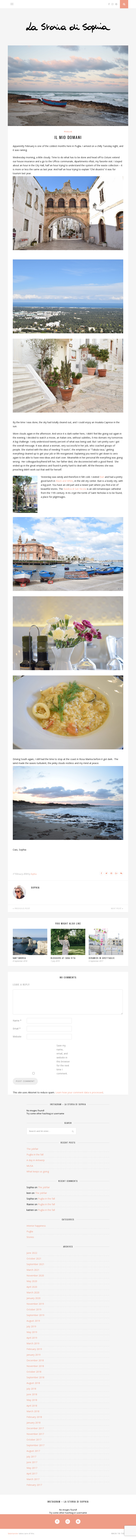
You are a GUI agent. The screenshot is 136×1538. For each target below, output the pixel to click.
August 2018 (33, 1383)
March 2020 (33, 1292)
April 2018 (32, 1405)
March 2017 (33, 1479)
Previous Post (22, 908)
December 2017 (35, 1428)
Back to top (118, 1533)
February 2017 (34, 1484)
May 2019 (32, 1332)
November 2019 (35, 1303)
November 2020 (35, 1275)
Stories (30, 1237)
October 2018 (34, 1371)
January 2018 (33, 1422)
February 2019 (34, 1349)
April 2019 (32, 1337)
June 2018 (32, 1394)
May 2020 (32, 1281)
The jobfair (32, 1148)
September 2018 (35, 1377)
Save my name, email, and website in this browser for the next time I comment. (63, 1059)
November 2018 (35, 1366)
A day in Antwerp (36, 1160)
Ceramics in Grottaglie (102, 958)
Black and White (64, 480)
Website (17, 1036)
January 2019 (33, 1354)
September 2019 (35, 1315)
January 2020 (33, 1298)
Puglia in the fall (35, 1154)
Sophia (34, 874)
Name (17, 1020)
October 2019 (34, 1309)
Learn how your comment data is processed (79, 1092)
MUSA (30, 1165)
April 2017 (32, 1473)
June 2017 (32, 1462)
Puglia (68, 131)
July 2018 (31, 1388)
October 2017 (34, 1439)
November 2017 (35, 1433)
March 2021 (33, 1269)
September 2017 (35, 1445)
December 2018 (35, 1360)
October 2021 (34, 1258)
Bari (102, 476)
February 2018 (34, 1417)
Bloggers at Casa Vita (63, 958)
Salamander (13, 1533)
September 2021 (35, 1264)
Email (17, 1028)
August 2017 (33, 1450)
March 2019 (33, 1343)
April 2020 (32, 1286)
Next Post (116, 908)
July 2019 (31, 1326)
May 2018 (32, 1400)
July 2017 (31, 1456)
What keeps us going (38, 1171)
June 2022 (32, 1252)
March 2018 (33, 1411)
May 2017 (32, 1467)
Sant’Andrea (19, 958)
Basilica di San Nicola (75, 488)
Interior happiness (36, 1225)
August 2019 (33, 1320)
